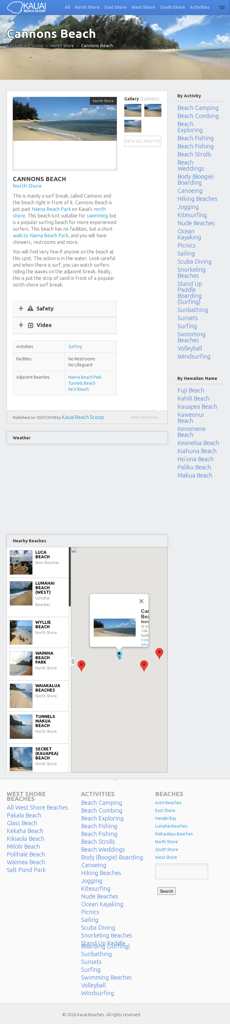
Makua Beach (195, 475)
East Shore (116, 7)
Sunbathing (193, 310)
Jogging (188, 207)
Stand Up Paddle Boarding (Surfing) (190, 293)
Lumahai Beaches (171, 826)
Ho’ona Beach (196, 459)
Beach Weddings (191, 165)
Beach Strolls (194, 154)
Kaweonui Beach (191, 418)
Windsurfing (194, 356)
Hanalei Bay (165, 818)
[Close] (141, 601)
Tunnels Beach (82, 383)
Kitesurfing (192, 215)
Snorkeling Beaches (192, 273)
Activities (199, 7)
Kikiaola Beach (26, 838)
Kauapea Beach (197, 407)
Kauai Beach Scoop (25, 45)
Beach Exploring (190, 127)
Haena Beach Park (51, 209)
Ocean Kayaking (189, 234)
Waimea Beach (26, 862)
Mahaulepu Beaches (174, 834)
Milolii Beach (23, 846)
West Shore (143, 7)
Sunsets (188, 318)
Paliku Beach (194, 467)
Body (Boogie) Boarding (196, 180)
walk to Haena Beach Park (40, 235)
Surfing (75, 346)
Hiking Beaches (197, 199)
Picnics (187, 245)
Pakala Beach (24, 815)
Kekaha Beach (25, 831)
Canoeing (190, 191)
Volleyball (190, 348)
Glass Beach (22, 823)
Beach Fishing (196, 138)
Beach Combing (198, 116)
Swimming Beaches (191, 337)
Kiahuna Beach (197, 451)
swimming (97, 215)
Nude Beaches (196, 223)
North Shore (87, 7)
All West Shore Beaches (37, 807)
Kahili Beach (194, 398)
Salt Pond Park (26, 870)
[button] (159, 654)
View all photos (143, 141)
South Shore (172, 7)
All (67, 7)
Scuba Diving (195, 262)
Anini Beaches (168, 802)
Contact (222, 7)
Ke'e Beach (78, 389)
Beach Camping (198, 107)
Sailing (186, 253)
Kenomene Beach (192, 432)
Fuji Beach (191, 390)
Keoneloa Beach (198, 443)
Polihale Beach (26, 854)
